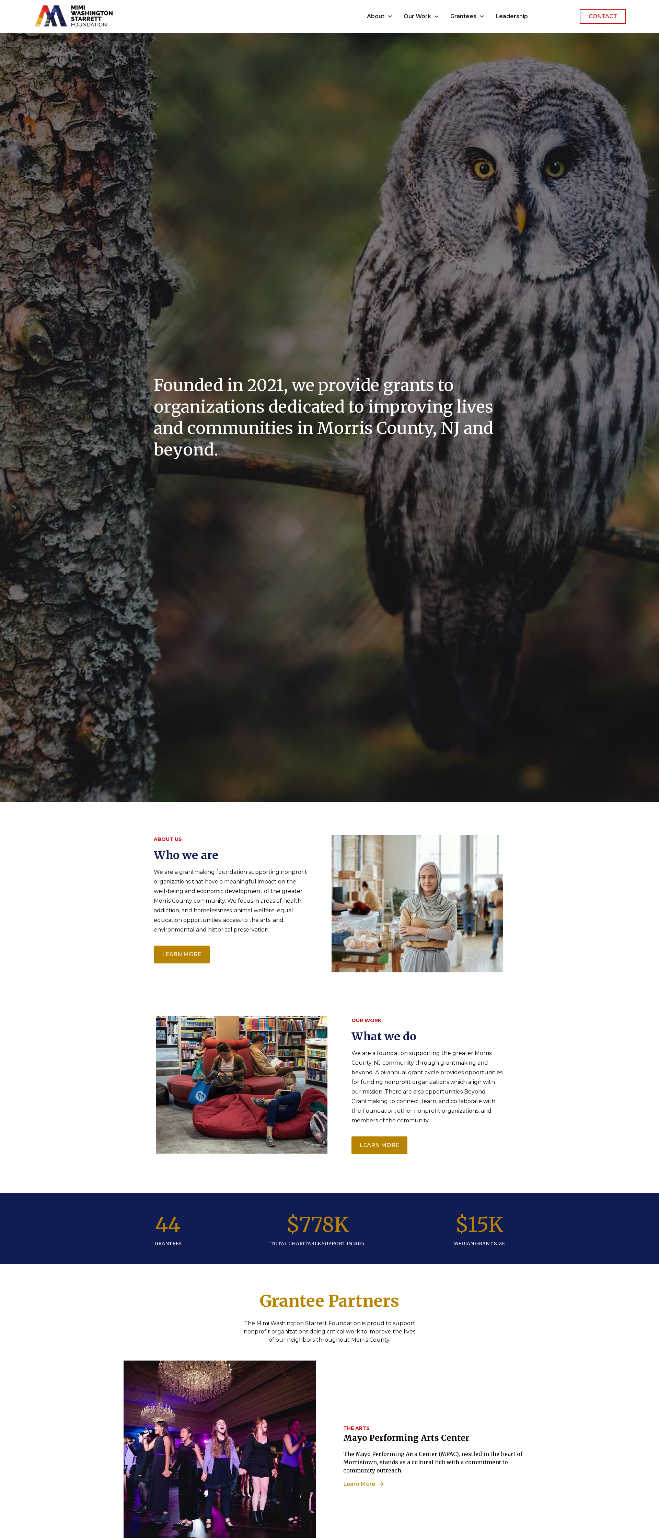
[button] (379, 16)
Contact (603, 16)
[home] (74, 16)
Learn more (181, 954)
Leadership (512, 16)
